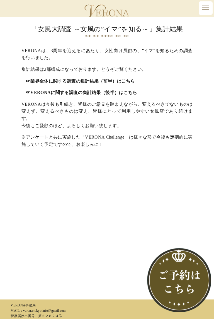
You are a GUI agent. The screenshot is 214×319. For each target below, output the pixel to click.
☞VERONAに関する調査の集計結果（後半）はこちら (81, 92)
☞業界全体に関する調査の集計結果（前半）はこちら (80, 81)
